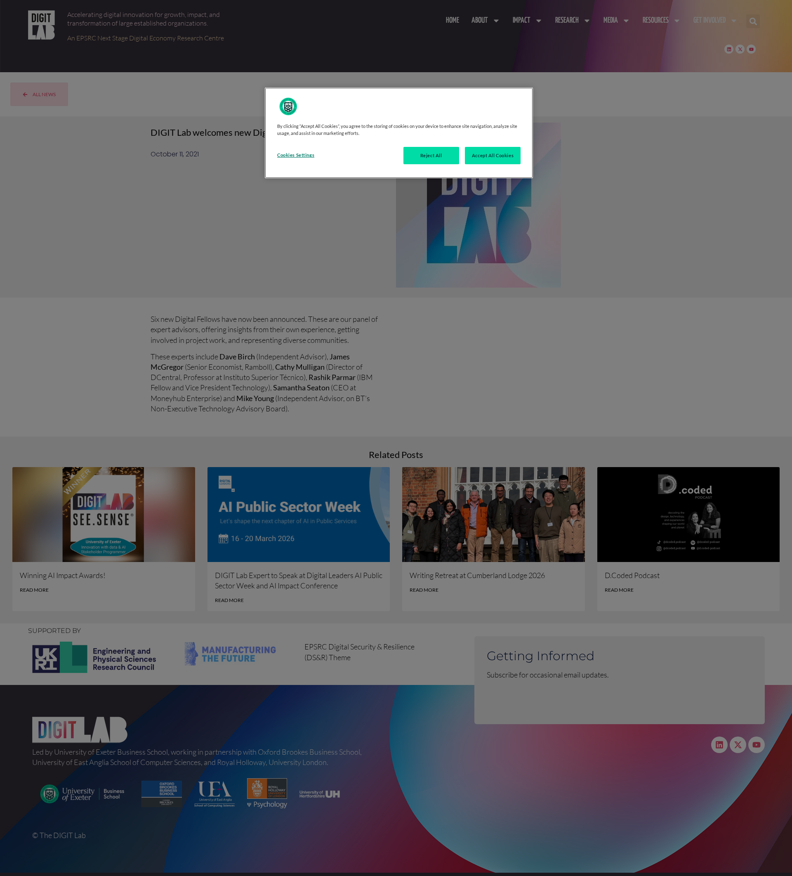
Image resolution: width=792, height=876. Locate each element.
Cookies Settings (295, 155)
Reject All (431, 155)
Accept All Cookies (493, 155)
